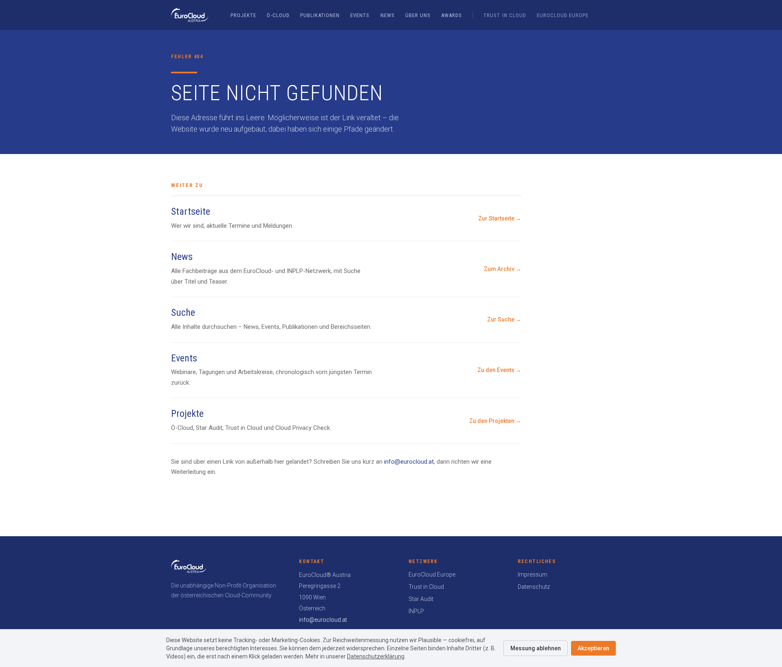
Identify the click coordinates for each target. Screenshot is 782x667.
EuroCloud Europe (563, 15)
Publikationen (320, 15)
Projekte (243, 15)
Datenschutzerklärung (375, 656)
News (387, 15)
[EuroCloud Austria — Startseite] (190, 15)
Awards (451, 15)
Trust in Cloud (504, 15)
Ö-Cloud (278, 15)
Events (359, 15)
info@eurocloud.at (409, 461)
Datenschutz (534, 586)
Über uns (418, 15)
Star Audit (421, 599)
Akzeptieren (593, 648)
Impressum (532, 574)
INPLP (416, 611)
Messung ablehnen (535, 648)
